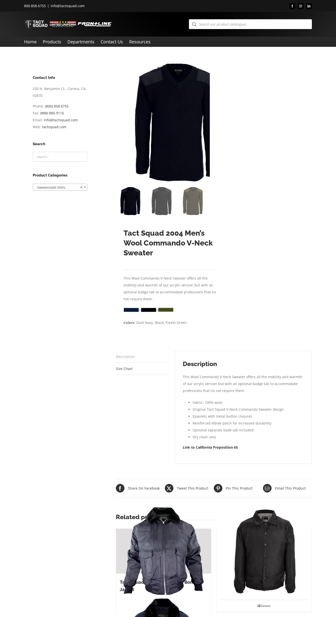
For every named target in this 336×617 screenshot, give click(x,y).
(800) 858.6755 (57, 106)
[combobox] (60, 187)
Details (266, 606)
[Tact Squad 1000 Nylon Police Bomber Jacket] (163, 551)
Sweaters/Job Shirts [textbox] (58, 187)
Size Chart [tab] (124, 368)
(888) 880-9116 (52, 113)
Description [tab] (125, 356)
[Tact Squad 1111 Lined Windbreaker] (264, 551)
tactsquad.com (54, 126)
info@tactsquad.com (68, 5)
